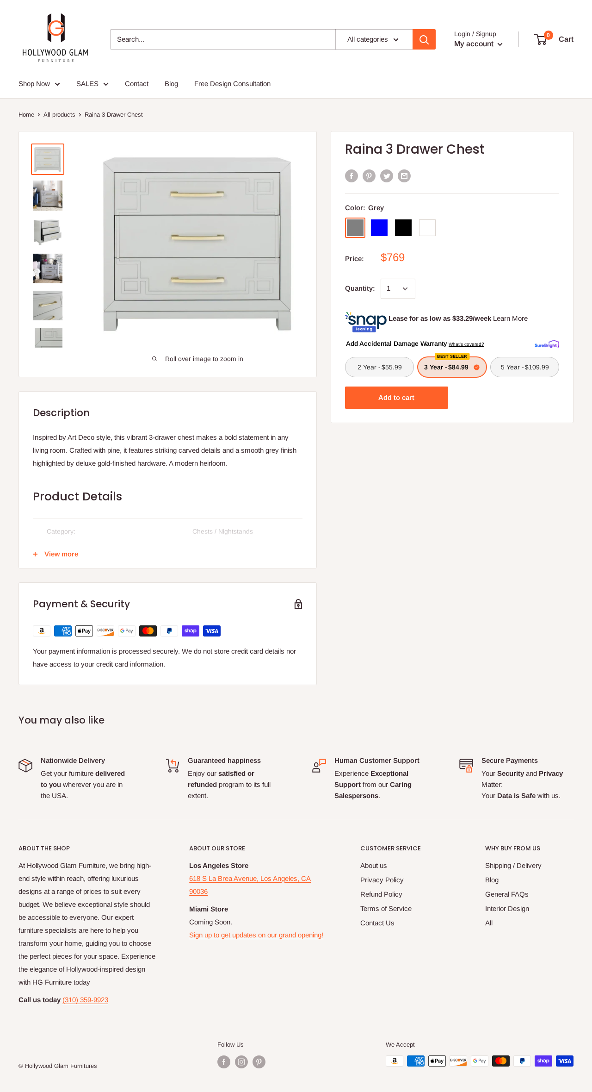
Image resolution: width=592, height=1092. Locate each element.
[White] (427, 227)
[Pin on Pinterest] (369, 175)
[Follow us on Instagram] (241, 1061)
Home (26, 114)
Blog (492, 880)
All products (59, 114)
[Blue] (379, 227)
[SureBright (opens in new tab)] (547, 343)
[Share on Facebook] (351, 175)
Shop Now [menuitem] (34, 83)
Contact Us (377, 923)
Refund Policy (381, 894)
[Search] (424, 39)
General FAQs (507, 894)
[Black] (403, 227)
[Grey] (355, 227)
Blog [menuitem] (171, 83)
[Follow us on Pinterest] (259, 1061)
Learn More (510, 318)
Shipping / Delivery (513, 865)
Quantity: (360, 288)
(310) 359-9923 (85, 1000)
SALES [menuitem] (87, 83)
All (489, 923)
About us (373, 865)
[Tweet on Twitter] (386, 175)
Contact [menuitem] (136, 83)
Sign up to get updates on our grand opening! (256, 935)
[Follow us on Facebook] (223, 1061)
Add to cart (396, 397)
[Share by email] (404, 175)
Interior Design (507, 908)
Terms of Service (386, 908)
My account (474, 44)
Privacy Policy (382, 880)
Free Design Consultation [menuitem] (232, 83)
